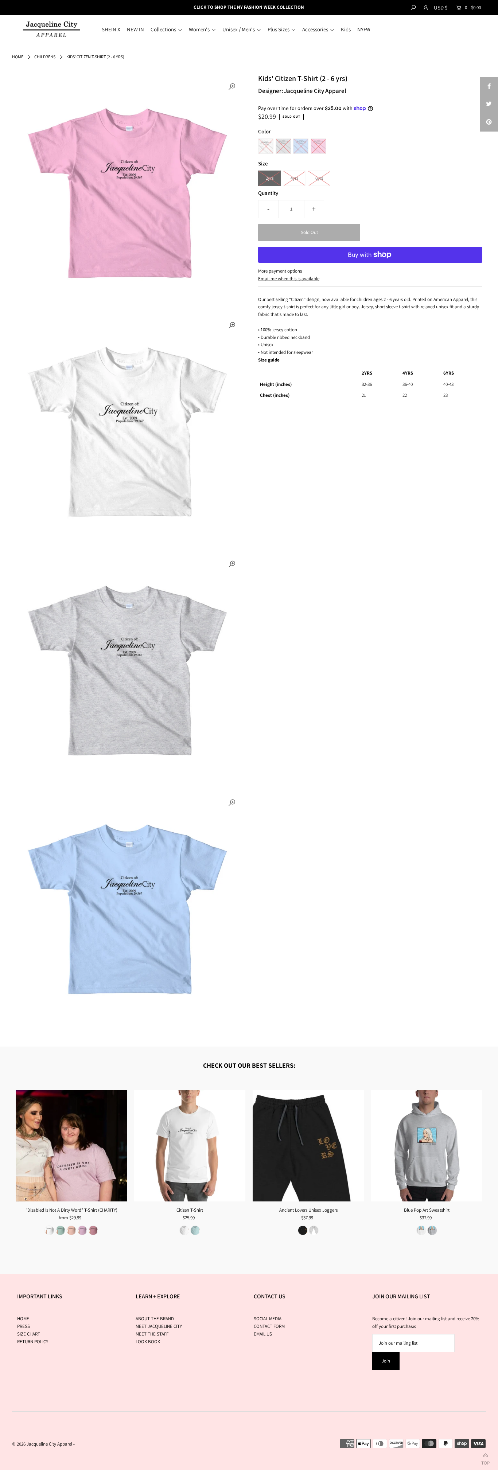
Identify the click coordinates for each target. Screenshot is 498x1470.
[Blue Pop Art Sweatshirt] (426, 1145)
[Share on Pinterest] (489, 122)
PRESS (23, 1326)
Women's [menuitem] (199, 29)
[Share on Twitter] (489, 104)
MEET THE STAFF (152, 1334)
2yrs (269, 178)
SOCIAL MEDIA (267, 1318)
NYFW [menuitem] (363, 29)
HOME (23, 1318)
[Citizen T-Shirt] (189, 1145)
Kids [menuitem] (346, 29)
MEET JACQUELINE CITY (159, 1326)
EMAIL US (263, 1334)
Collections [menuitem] (163, 29)
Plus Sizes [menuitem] (278, 29)
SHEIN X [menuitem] (111, 29)
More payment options (280, 271)
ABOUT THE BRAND (155, 1318)
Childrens (44, 56)
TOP (485, 1461)
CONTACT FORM (269, 1326)
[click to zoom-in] (232, 87)
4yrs (294, 178)
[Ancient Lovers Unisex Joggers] (308, 1145)
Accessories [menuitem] (315, 29)
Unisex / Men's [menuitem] (238, 29)
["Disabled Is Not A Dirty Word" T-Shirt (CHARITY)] (71, 1145)
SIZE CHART (28, 1334)
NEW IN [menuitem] (135, 29)
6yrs (319, 178)
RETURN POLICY (32, 1341)
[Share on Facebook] (489, 86)
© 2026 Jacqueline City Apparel (42, 1444)
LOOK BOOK (148, 1341)
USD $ (440, 7)
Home (17, 56)
